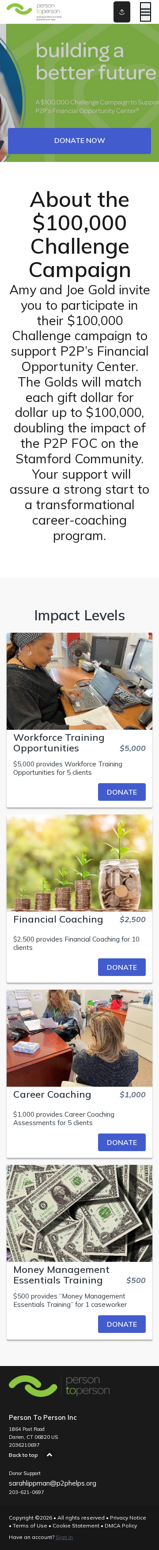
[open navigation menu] (145, 12)
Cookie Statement (76, 1525)
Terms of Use (30, 1525)
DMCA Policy (121, 1525)
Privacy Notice (128, 1517)
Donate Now (79, 140)
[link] (79, 792)
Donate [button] (122, 792)
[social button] (122, 12)
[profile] (115, 12)
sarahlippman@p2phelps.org (52, 1483)
